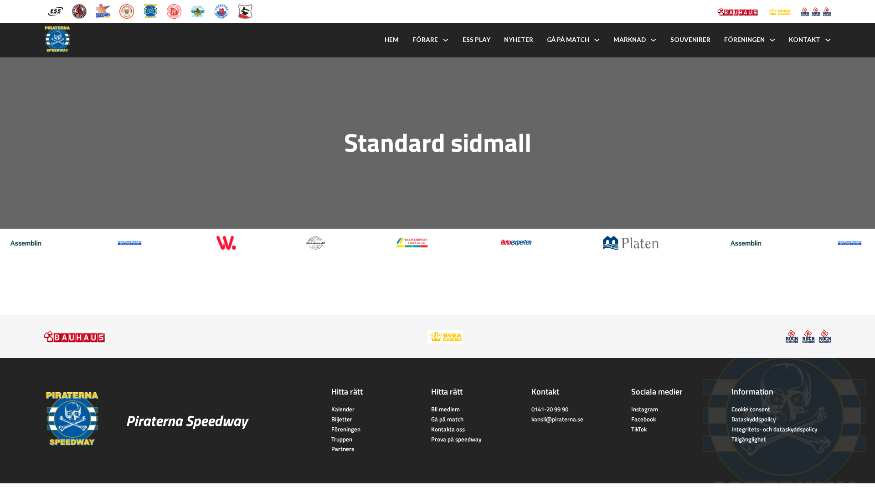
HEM (392, 39)
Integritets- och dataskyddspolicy (774, 429)
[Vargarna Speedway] (221, 10)
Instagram (644, 409)
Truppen (341, 439)
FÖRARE (425, 39)
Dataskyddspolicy (753, 419)
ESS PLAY (476, 39)
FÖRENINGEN (744, 39)
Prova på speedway (456, 439)
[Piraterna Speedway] (150, 10)
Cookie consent (750, 409)
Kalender (343, 409)
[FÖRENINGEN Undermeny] (772, 40)
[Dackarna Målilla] (103, 10)
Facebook (643, 419)
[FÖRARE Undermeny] (446, 40)
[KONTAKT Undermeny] (828, 40)
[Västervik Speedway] (197, 10)
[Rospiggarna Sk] (174, 10)
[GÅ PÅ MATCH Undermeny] (597, 40)
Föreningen (345, 429)
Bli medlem (445, 409)
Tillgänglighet (748, 439)
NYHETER (518, 39)
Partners (342, 448)
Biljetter (341, 419)
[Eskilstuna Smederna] (245, 10)
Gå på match (447, 419)
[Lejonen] (126, 10)
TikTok (639, 429)
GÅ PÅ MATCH (568, 39)
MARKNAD (629, 39)
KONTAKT (804, 39)
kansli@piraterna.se (557, 419)
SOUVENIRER (690, 39)
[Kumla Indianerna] (79, 10)
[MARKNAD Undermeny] (653, 40)
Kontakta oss (448, 429)
